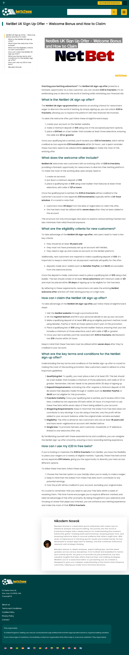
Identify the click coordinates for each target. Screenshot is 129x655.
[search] (114, 12)
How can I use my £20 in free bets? (19, 63)
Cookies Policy (8, 612)
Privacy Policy (8, 616)
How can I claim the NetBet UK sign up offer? (20, 53)
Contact (5, 620)
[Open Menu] (125, 3)
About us (6, 604)
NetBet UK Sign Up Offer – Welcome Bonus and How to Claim (20, 36)
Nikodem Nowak (15, 67)
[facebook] (4, 3)
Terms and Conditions (12, 608)
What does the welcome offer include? (20, 44)
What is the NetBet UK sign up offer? (20, 40)
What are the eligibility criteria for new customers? (20, 49)
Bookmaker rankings (110, 3)
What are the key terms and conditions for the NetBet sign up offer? (20, 58)
